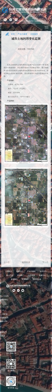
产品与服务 (22, 34)
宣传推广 (20, 275)
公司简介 (8, 271)
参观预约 (14, 279)
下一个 (45, 262)
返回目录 (26, 262)
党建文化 (42, 275)
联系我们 (25, 279)
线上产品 (9, 275)
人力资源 (31, 275)
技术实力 (43, 271)
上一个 (7, 262)
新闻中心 (19, 271)
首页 (13, 34)
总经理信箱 (37, 279)
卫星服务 (34, 34)
